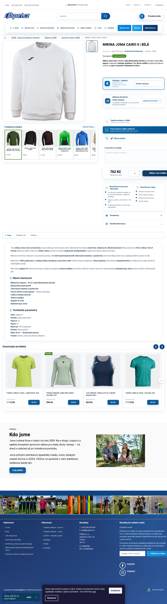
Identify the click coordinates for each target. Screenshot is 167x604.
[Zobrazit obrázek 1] (92, 46)
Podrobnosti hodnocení (133, 51)
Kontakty (47, 548)
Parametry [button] (114, 215)
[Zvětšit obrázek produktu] (43, 80)
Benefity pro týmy (147, 187)
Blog (7, 532)
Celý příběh (17, 470)
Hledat (105, 16)
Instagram (131, 571)
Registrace (159, 5)
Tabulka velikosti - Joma (53, 532)
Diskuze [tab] (34, 235)
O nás (7, 5)
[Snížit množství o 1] (139, 174)
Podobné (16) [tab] (21, 235)
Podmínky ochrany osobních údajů (18, 544)
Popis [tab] (9, 235)
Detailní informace (117, 224)
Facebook (131, 564)
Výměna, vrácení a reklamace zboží (19, 554)
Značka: (150, 51)
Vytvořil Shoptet (157, 590)
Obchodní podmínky (31, 5)
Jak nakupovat (16, 5)
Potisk (46, 544)
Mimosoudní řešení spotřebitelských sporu (19, 549)
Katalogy (47, 540)
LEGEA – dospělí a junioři (53, 536)
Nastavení (51, 598)
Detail (34, 402)
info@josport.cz (88, 530)
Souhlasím (115, 590)
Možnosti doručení (150, 101)
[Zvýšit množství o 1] (139, 171)
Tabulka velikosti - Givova (53, 527)
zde (94, 592)
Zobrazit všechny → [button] (89, 127)
